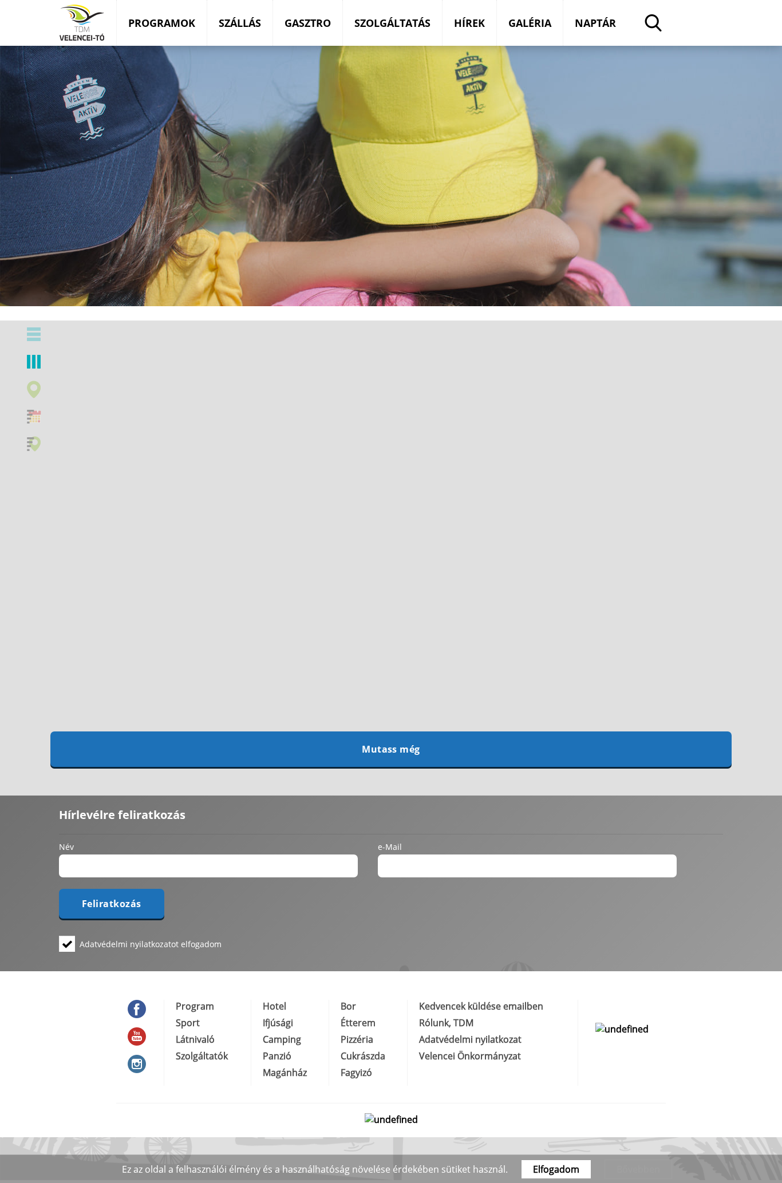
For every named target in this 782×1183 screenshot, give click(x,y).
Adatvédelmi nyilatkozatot (129, 944)
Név (66, 846)
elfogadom (151, 944)
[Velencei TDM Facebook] (140, 1009)
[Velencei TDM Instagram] (140, 1064)
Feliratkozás (111, 903)
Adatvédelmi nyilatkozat (470, 1039)
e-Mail (390, 846)
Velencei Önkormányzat (470, 1056)
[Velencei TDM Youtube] (140, 1036)
